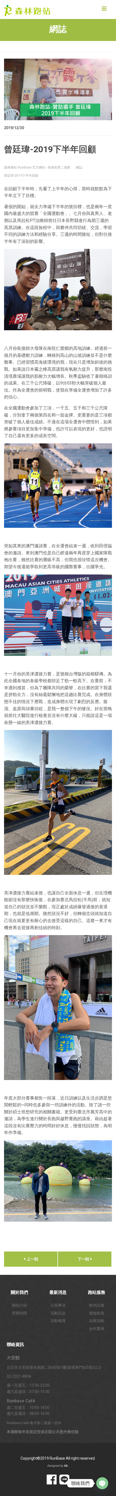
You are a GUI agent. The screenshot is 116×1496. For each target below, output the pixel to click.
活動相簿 (58, 1321)
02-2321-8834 (19, 1376)
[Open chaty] (102, 1483)
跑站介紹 (19, 1305)
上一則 (32, 1259)
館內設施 (96, 1305)
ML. (66, 1466)
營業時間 (19, 1313)
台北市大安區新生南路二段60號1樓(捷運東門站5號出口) (54, 1367)
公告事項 (58, 1305)
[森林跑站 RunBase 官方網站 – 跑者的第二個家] (31, 9)
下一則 (84, 1259)
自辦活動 (96, 1321)
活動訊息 (58, 1313)
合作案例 (96, 1328)
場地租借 (96, 1313)
